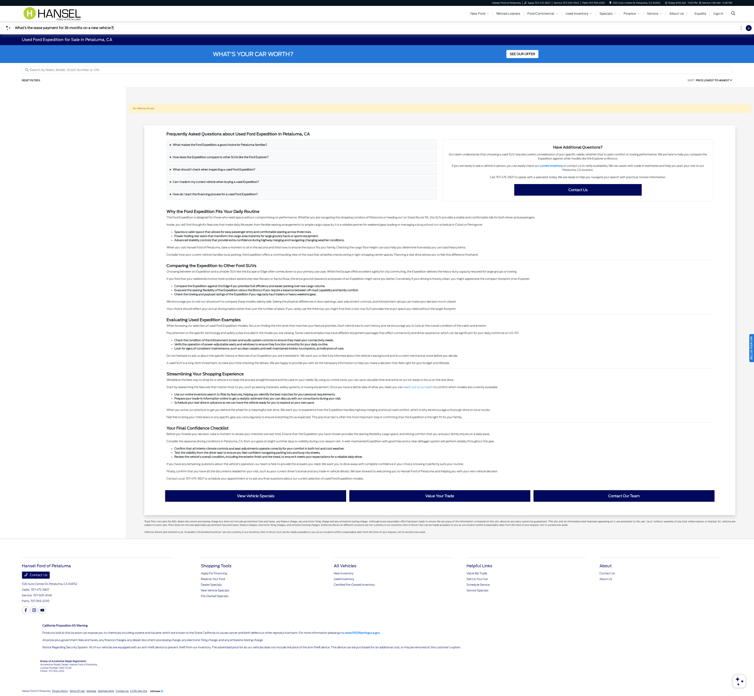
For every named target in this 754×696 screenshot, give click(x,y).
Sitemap (91, 691)
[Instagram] (34, 610)
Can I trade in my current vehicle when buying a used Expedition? (216, 181)
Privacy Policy (60, 691)
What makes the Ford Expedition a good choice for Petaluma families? (220, 144)
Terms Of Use (77, 691)
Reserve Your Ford (213, 579)
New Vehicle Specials (215, 590)
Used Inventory (344, 579)
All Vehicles (345, 566)
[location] (610, 2)
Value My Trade (477, 573)
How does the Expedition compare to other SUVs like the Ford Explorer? (221, 157)
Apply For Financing (214, 573)
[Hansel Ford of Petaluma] (55, 13)
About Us (605, 579)
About (605, 566)
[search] (733, 13)
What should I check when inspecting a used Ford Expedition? (214, 169)
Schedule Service (478, 584)
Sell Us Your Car (477, 579)
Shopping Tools (216, 566)
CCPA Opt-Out (138, 691)
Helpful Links (479, 566)
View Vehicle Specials (255, 496)
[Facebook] (26, 610)
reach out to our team (418, 387)
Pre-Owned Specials (214, 596)
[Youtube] (42, 610)
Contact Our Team (624, 496)
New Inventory (343, 573)
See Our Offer (522, 54)
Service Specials (477, 590)
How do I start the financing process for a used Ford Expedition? (215, 194)
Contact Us (577, 190)
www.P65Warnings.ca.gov (362, 632)
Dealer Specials (211, 584)
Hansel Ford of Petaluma (36, 691)
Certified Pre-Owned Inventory (354, 584)
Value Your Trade (439, 496)
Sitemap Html (106, 691)
